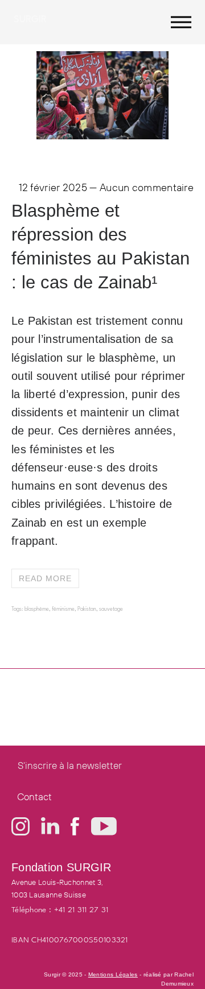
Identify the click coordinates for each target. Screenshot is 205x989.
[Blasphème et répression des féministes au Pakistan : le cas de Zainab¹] (102, 135)
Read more (45, 578)
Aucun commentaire (147, 187)
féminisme (63, 609)
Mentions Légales (113, 974)
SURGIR (30, 19)
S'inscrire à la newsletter (70, 765)
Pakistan (86, 609)
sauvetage (111, 609)
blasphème (36, 609)
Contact (34, 796)
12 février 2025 (53, 187)
